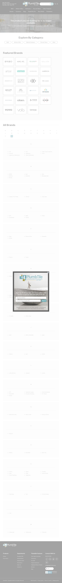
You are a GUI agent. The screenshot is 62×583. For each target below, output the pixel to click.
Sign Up (44, 300)
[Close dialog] (48, 272)
